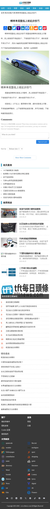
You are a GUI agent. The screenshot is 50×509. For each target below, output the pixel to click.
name (7, 461)
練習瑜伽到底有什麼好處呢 (11, 381)
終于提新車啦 (8, 177)
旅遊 (40, 8)
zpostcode (8, 443)
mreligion (34, 448)
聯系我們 (4, 434)
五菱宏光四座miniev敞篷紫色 (14, 191)
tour (32, 470)
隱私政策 (4, 426)
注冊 (29, 426)
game (33, 461)
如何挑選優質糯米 (8, 395)
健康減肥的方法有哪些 (9, 409)
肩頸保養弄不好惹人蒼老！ (11, 367)
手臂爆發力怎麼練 (8, 376)
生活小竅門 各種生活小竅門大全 (13, 390)
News (7, 483)
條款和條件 (5, 422)
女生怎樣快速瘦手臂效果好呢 (12, 371)
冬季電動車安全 (9, 184)
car (6, 488)
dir (32, 488)
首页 (3, 8)
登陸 (29, 422)
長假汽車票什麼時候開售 (12, 197)
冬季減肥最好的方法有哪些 (11, 386)
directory (8, 465)
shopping (34, 457)
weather (8, 448)
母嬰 (15, 8)
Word (7, 470)
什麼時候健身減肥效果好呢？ (12, 362)
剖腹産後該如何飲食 (8, 400)
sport (33, 452)
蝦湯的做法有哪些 (8, 357)
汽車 (14, 13)
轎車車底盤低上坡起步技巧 (26, 13)
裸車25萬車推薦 (9, 194)
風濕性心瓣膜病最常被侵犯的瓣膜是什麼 (16, 405)
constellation (9, 457)
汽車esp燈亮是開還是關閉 (12, 180)
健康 (28, 8)
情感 (22, 8)
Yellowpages (9, 452)
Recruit (34, 443)
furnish (8, 474)
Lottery (34, 474)
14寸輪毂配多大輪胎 (11, 170)
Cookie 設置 (5, 430)
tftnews (8, 479)
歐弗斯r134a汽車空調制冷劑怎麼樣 (16, 174)
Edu (7, 492)
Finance (34, 492)
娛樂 (47, 8)
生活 (9, 8)
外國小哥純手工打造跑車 (12, 187)
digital (33, 483)
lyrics (33, 479)
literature (34, 465)
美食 (34, 8)
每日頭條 (8, 13)
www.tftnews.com (26, 506)
